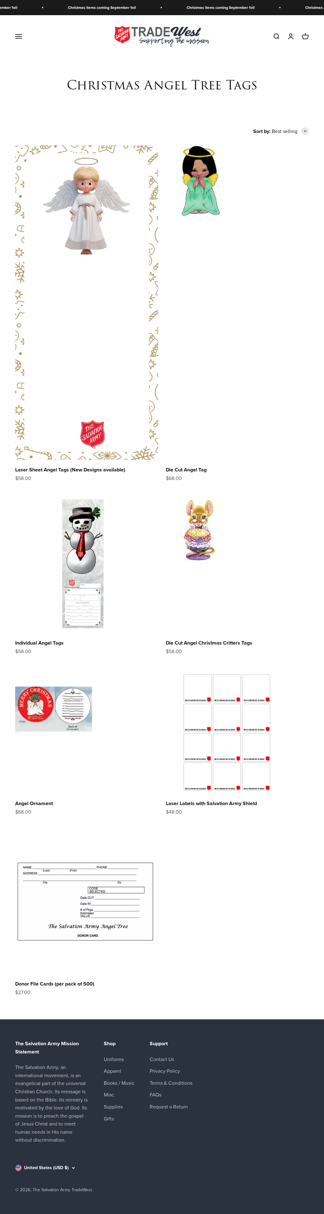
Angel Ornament (34, 803)
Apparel (112, 1071)
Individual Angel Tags (39, 642)
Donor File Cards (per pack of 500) (54, 983)
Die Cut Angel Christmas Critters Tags (209, 642)
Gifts (109, 1118)
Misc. (109, 1094)
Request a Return (169, 1106)
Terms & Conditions (171, 1083)
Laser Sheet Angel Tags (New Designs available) (70, 469)
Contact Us (162, 1059)
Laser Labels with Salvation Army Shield (211, 803)
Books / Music (119, 1083)
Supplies (113, 1106)
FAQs (155, 1094)
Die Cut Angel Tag (186, 469)
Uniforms (114, 1059)
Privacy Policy (165, 1071)
